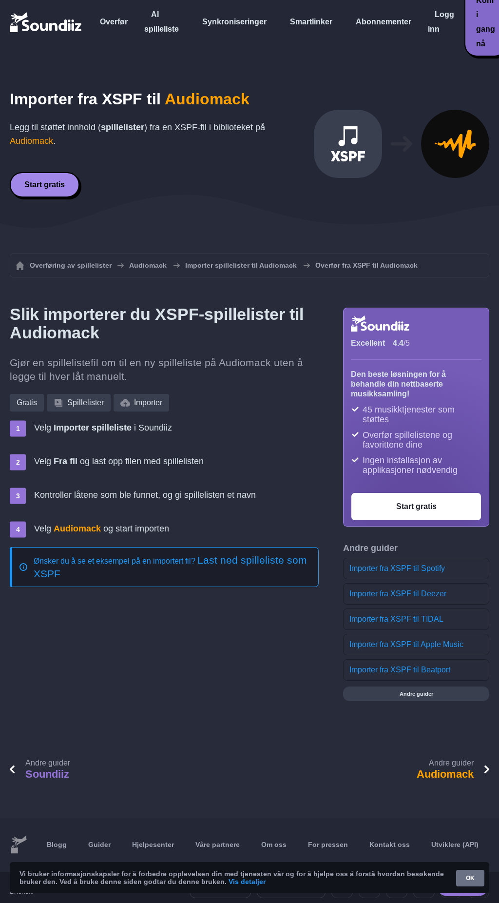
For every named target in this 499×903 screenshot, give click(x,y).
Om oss (274, 844)
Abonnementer (383, 22)
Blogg (57, 844)
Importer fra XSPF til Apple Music (406, 644)
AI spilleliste (161, 21)
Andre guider (416, 694)
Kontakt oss (389, 844)
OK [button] (470, 878)
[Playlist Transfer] (46, 22)
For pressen (328, 844)
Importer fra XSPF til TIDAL (396, 619)
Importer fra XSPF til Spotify (397, 568)
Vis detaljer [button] (247, 881)
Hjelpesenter (153, 844)
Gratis (27, 402)
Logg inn (441, 21)
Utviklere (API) (455, 844)
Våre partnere (217, 844)
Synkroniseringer (234, 22)
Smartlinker (311, 22)
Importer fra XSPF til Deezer (397, 593)
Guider (99, 844)
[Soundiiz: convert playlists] (18, 845)
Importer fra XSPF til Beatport (399, 670)
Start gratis (44, 184)
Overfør (114, 22)
